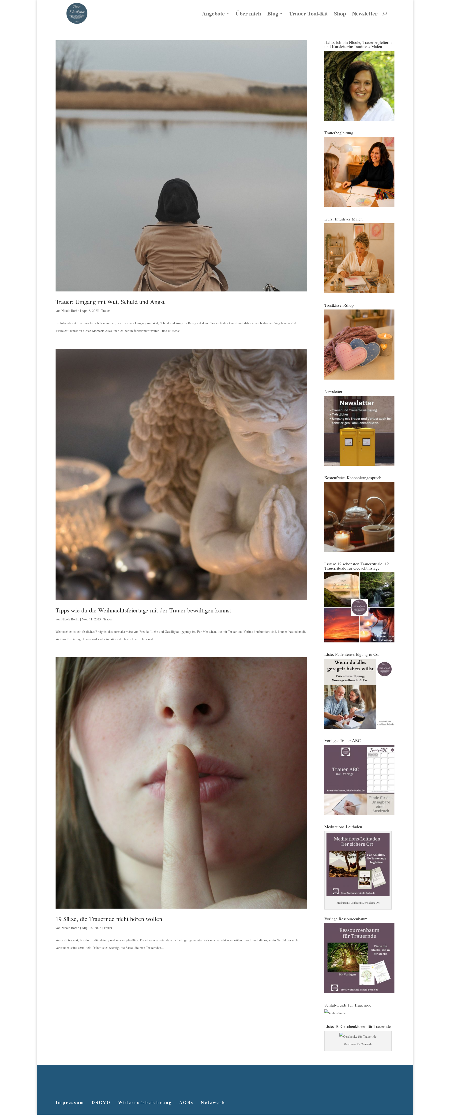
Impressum (70, 1102)
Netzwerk (213, 1102)
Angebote (213, 14)
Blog (272, 14)
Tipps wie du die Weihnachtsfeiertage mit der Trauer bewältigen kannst (143, 610)
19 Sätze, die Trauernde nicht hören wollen (109, 919)
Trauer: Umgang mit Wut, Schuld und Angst (110, 302)
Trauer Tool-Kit (308, 14)
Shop (340, 14)
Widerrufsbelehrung (145, 1102)
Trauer (105, 310)
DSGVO (101, 1102)
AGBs (186, 1102)
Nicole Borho (70, 310)
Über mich (248, 14)
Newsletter (365, 14)
